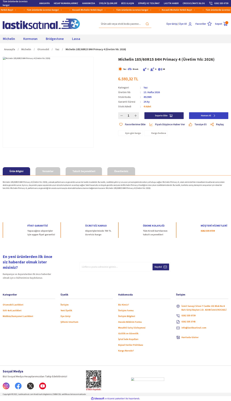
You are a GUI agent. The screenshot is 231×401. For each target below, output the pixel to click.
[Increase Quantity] (135, 115)
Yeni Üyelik (66, 310)
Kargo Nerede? (126, 350)
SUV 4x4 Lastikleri (12, 310)
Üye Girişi (171, 24)
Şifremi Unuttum (69, 322)
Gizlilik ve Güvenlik (128, 333)
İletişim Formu (126, 310)
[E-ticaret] (115, 398)
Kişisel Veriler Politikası (130, 345)
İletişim (65, 304)
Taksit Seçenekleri (83, 171)
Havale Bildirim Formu (130, 322)
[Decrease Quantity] (121, 115)
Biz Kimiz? (123, 304)
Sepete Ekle (161, 115)
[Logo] (41, 24)
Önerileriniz (121, 171)
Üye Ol (183, 24)
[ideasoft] (98, 398)
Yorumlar (47, 171)
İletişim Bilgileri (126, 316)
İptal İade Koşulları (128, 339)
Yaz (146, 87)
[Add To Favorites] (132, 124)
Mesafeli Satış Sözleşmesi (131, 327)
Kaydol (158, 267)
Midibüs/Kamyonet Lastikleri (18, 316)
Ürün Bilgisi (16, 171)
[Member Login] (190, 23)
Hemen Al (206, 115)
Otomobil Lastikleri (13, 304)
